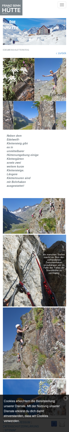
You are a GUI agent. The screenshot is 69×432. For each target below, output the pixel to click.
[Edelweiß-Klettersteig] (34, 94)
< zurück (61, 53)
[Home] (11, 7)
